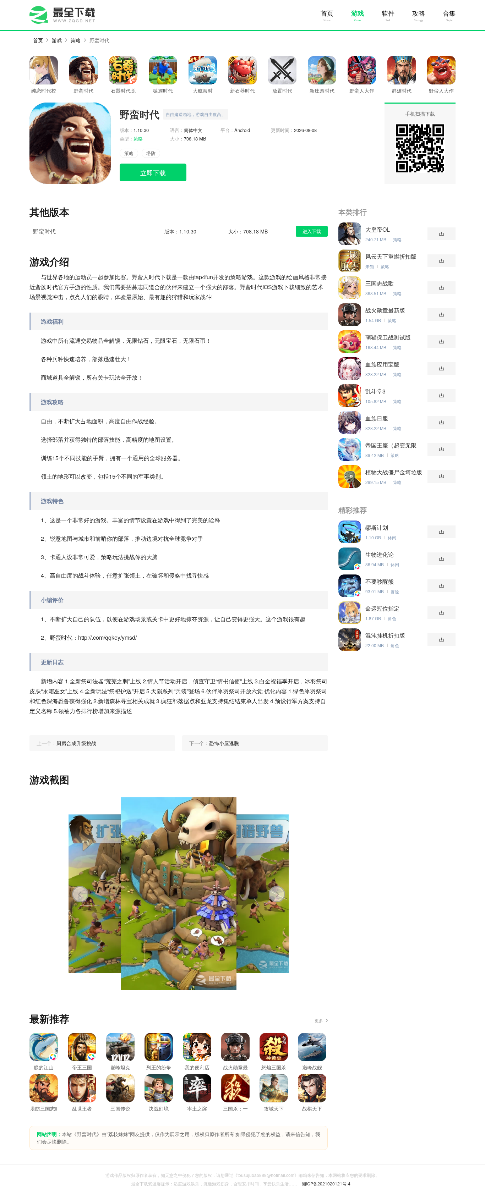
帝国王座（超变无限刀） (390, 445)
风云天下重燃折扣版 (390, 256)
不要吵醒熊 (379, 581)
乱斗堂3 (375, 391)
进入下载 (312, 231)
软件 (388, 13)
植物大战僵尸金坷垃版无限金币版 (393, 472)
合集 (449, 13)
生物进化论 (379, 554)
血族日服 (376, 418)
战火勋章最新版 (385, 310)
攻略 (418, 13)
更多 (319, 1020)
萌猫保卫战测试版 (388, 337)
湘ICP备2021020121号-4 (326, 1183)
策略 (76, 40)
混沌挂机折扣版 (385, 635)
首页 (327, 13)
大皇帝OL (377, 229)
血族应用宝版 (382, 364)
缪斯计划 (376, 527)
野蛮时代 (99, 40)
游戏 (357, 13)
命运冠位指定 (382, 608)
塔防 (151, 153)
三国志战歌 (379, 283)
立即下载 (153, 172)
